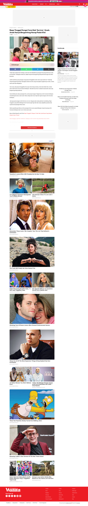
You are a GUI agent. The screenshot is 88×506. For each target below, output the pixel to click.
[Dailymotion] (77, 6)
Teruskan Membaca (32, 127)
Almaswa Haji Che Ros (65, 91)
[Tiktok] (74, 6)
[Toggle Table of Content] (51, 65)
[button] (79, 4)
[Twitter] (73, 6)
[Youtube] (76, 6)
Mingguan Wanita (13, 27)
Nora (12, 34)
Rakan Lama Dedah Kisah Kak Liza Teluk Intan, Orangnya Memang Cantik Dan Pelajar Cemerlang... (68, 98)
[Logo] (8, 4)
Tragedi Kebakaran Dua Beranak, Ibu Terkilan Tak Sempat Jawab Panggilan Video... (67, 70)
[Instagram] (71, 6)
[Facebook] (70, 6)
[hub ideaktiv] (83, 4)
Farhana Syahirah (65, 109)
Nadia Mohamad (61, 73)
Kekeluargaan (20, 27)
